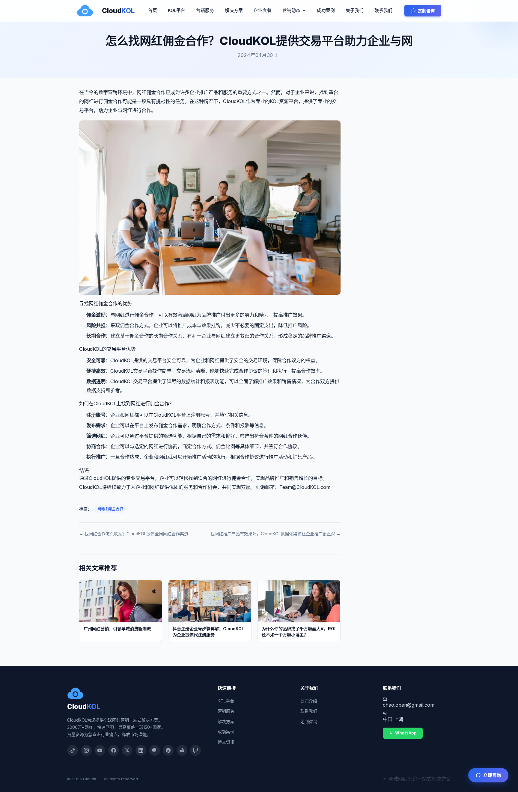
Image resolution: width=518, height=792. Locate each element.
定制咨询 (426, 10)
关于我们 (355, 10)
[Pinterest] (168, 750)
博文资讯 (226, 741)
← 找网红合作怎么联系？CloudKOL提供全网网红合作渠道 (133, 533)
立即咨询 (492, 775)
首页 (152, 10)
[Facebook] (113, 750)
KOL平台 (176, 10)
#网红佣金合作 (111, 509)
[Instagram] (86, 750)
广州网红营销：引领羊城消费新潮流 (117, 628)
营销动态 (291, 10)
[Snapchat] (154, 750)
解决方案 (234, 10)
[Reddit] (182, 750)
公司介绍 (308, 700)
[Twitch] (195, 750)
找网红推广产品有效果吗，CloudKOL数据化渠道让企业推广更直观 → (275, 533)
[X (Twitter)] (127, 750)
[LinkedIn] (140, 750)
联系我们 (383, 10)
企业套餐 (263, 10)
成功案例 (326, 10)
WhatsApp (406, 733)
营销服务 (205, 10)
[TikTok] (72, 750)
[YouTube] (99, 750)
